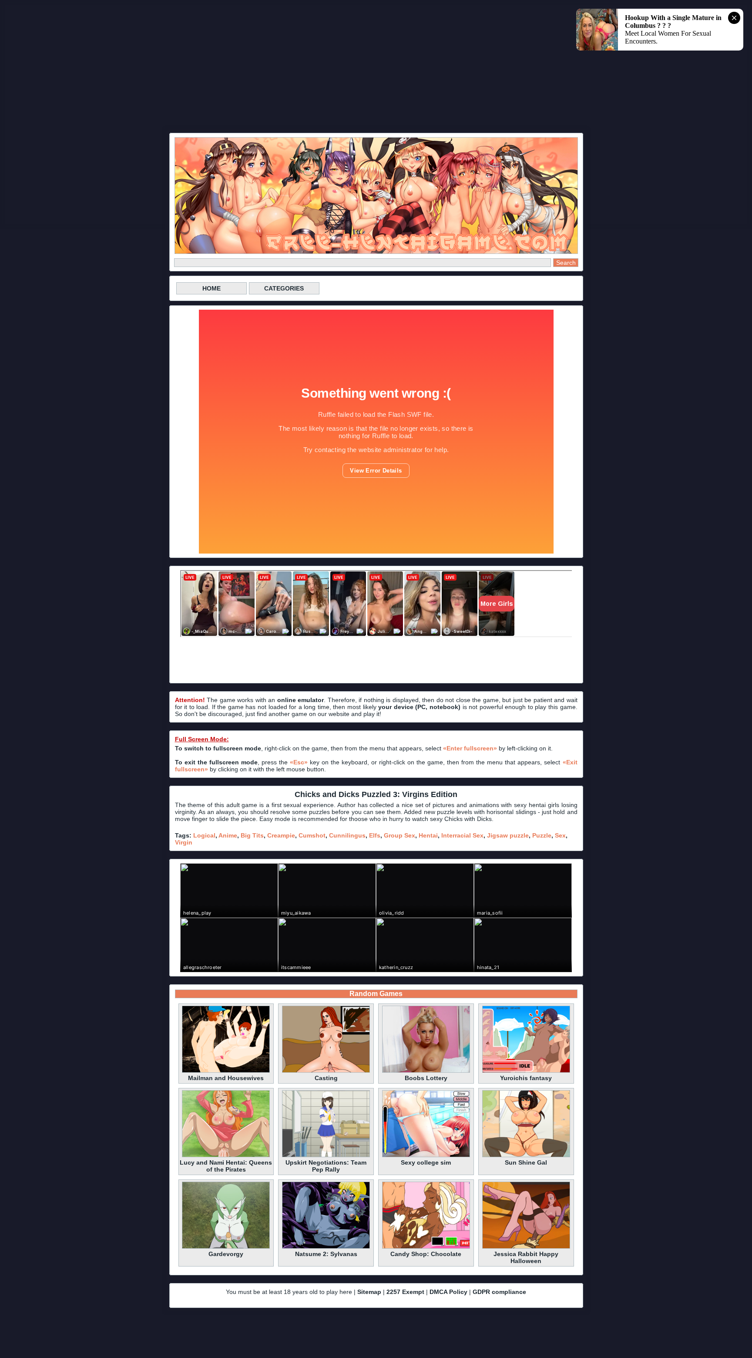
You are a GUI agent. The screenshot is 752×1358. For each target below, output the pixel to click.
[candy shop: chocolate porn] (426, 1247)
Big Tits (252, 835)
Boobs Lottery (426, 1077)
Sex (560, 835)
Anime (227, 835)
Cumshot (312, 835)
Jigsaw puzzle (508, 835)
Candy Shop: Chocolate (425, 1253)
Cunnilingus (347, 835)
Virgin (183, 842)
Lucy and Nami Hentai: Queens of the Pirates (226, 1166)
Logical (204, 835)
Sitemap (369, 1291)
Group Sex (399, 835)
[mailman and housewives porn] (226, 1071)
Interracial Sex (462, 835)
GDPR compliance (499, 1291)
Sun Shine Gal (526, 1162)
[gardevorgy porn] (226, 1247)
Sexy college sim (426, 1162)
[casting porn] (326, 1071)
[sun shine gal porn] (526, 1155)
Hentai (428, 835)
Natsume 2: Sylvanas (326, 1253)
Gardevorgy (225, 1253)
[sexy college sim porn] (426, 1155)
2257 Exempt (405, 1291)
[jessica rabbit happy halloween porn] (526, 1247)
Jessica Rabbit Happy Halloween (526, 1257)
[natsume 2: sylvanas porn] (326, 1247)
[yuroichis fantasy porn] (526, 1071)
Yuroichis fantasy (526, 1077)
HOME (211, 288)
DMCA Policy (448, 1291)
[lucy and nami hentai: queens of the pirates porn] (226, 1155)
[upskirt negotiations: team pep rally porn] (326, 1155)
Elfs (374, 835)
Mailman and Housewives (226, 1077)
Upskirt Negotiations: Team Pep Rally (325, 1166)
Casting (326, 1077)
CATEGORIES (284, 288)
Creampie (281, 835)
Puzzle (541, 835)
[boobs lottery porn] (426, 1071)
